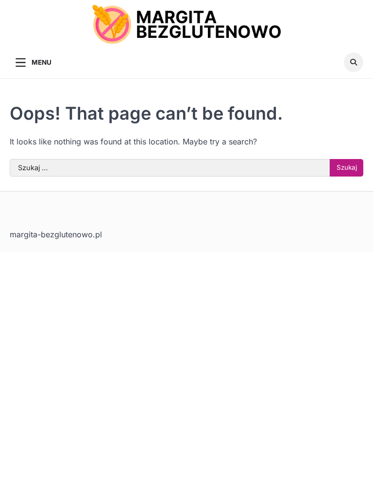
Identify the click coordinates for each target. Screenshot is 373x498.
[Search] (353, 62)
